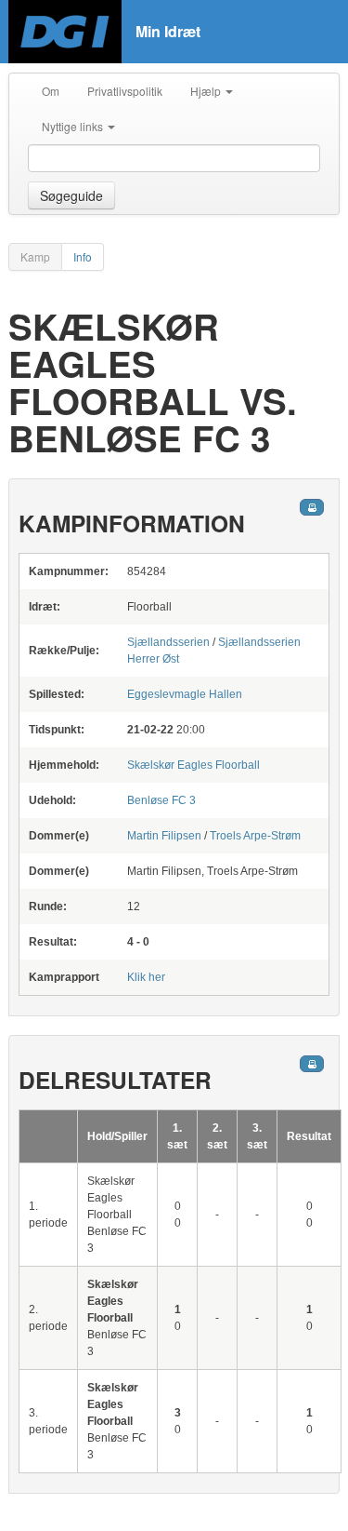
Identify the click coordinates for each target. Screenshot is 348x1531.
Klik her (146, 977)
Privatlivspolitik (124, 91)
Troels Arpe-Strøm (255, 835)
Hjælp (207, 91)
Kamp (35, 256)
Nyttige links (74, 126)
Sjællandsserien (168, 642)
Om (50, 91)
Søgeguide (71, 195)
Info (82, 256)
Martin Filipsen (164, 835)
